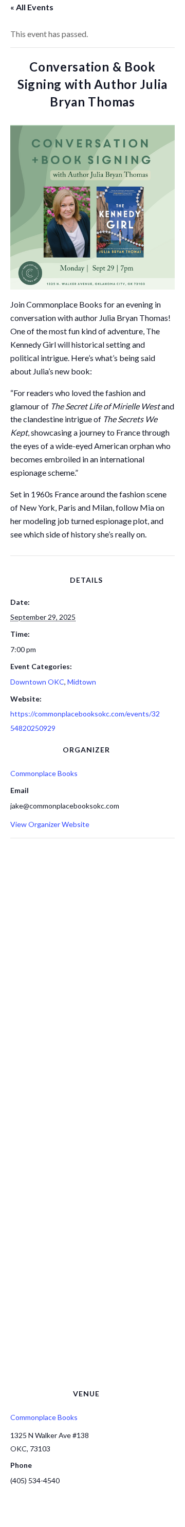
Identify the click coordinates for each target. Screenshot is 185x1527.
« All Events (31, 7)
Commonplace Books (44, 773)
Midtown (81, 681)
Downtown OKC (37, 681)
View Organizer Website (49, 824)
